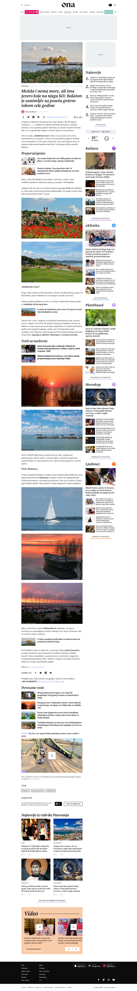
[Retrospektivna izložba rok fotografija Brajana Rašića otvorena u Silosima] (90, 210)
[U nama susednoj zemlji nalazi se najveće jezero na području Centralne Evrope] (28, 642)
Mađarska (51, 791)
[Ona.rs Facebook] (99, 980)
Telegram (59, 681)
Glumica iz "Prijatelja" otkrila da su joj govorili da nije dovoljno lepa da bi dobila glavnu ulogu (100, 79)
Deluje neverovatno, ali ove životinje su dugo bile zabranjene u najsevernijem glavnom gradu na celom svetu (101, 89)
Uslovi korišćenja (34, 779)
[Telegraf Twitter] (104, 980)
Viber (51, 681)
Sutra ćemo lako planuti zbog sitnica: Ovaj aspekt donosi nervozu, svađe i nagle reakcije (100, 108)
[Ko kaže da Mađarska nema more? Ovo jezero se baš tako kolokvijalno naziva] (28, 312)
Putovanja (24, 86)
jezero (32, 124)
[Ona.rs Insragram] (109, 980)
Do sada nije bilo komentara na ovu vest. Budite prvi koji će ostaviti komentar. (36, 804)
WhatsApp (42, 681)
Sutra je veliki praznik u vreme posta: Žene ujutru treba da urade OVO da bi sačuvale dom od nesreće (100, 99)
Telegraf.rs (27, 5)
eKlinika (92, 225)
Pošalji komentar (73, 804)
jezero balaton (37, 791)
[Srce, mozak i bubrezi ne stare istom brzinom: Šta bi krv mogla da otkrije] (90, 272)
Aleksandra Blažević (31, 112)
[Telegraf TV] (114, 980)
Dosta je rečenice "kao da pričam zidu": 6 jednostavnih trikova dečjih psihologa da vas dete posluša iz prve (100, 117)
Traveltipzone (36, 667)
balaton (25, 791)
